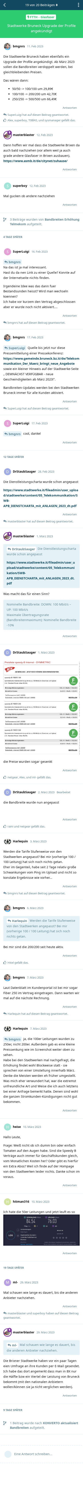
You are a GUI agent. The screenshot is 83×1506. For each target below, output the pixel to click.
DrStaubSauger (23, 549)
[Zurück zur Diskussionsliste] (4, 5)
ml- (14, 1345)
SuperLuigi (17, 348)
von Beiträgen (40, 5)
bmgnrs (15, 262)
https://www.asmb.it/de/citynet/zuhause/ (35, 161)
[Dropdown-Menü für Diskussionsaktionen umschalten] (78, 5)
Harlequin (19, 921)
